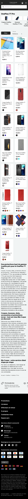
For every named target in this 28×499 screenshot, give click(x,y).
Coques (3, 270)
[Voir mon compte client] (22, 3)
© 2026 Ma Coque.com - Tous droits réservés (12, 495)
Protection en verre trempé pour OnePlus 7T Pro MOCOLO (7, 80)
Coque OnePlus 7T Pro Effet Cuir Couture (20, 104)
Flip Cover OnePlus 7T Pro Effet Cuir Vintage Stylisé (20, 204)
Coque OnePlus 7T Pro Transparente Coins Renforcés (20, 79)
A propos (4, 411)
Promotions (5, 401)
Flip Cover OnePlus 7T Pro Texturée (20, 153)
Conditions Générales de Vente (18, 493)
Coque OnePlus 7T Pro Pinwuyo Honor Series (7, 104)
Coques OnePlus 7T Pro (6, 23)
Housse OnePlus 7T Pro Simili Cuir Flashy (7, 204)
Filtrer (5, 33)
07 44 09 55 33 (8, 428)
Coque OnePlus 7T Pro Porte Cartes (7, 254)
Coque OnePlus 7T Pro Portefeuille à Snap (7, 129)
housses (8, 270)
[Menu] (5, 3)
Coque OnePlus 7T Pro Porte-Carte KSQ (20, 230)
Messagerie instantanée (10, 432)
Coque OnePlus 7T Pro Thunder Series (21, 178)
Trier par (14, 31)
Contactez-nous (7, 414)
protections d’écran (20, 270)
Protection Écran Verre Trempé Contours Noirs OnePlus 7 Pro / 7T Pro (7, 54)
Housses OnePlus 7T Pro (17, 23)
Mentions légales (5, 493)
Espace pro (5, 418)
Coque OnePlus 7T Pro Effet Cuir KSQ (7, 229)
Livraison (4, 404)
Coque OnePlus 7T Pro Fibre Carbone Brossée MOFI (20, 129)
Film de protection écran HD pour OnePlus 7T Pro (20, 53)
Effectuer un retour (8, 408)
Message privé (8, 437)
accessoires (6, 272)
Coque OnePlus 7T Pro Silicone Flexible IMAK (7, 179)
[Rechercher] (3, 6)
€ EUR (3, 462)
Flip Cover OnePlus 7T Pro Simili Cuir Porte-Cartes (7, 154)
